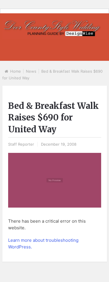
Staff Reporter (21, 144)
